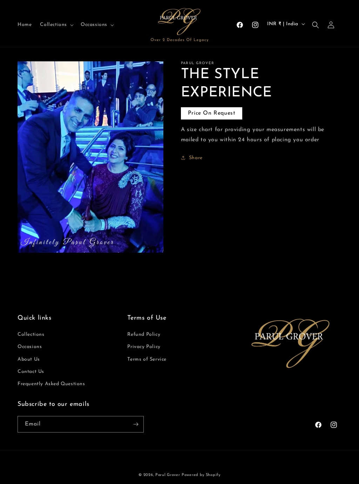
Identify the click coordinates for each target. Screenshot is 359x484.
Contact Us (31, 371)
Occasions (30, 346)
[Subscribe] (135, 424)
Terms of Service (147, 359)
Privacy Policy (143, 346)
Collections (31, 334)
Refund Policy (143, 334)
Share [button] (196, 158)
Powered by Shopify (201, 475)
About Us (29, 359)
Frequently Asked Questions (51, 384)
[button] (56, 25)
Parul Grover (167, 475)
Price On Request (212, 113)
